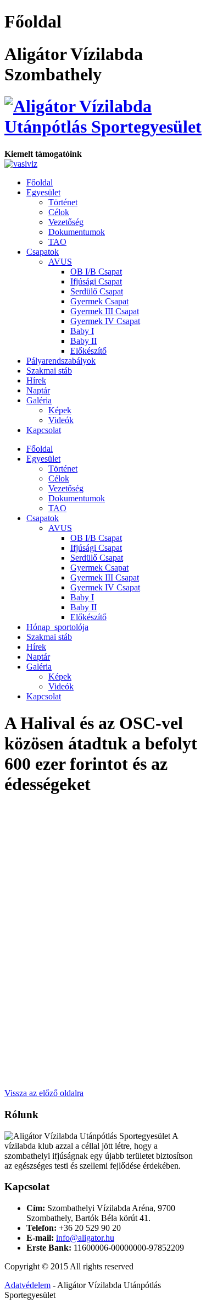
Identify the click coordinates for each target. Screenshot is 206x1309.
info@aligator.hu (85, 1237)
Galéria (39, 400)
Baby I (82, 331)
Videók (61, 420)
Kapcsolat (43, 430)
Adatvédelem (27, 1285)
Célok (58, 212)
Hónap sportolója (57, 627)
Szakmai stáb (49, 370)
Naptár (38, 390)
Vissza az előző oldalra (43, 1093)
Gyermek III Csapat (104, 311)
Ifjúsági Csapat (96, 281)
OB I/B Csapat (96, 271)
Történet (62, 202)
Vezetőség (65, 222)
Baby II (83, 341)
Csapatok (42, 251)
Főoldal (39, 182)
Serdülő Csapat (96, 291)
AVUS (60, 261)
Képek (59, 410)
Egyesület (43, 192)
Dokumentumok (76, 232)
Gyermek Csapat (99, 301)
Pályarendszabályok (61, 360)
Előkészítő (88, 350)
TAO (57, 242)
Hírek (36, 380)
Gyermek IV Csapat (105, 321)
